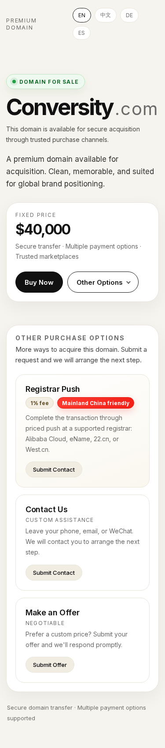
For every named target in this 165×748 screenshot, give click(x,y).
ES (81, 33)
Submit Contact (54, 469)
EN (81, 15)
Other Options (100, 282)
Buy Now (39, 282)
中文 (105, 14)
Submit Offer (50, 664)
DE (129, 15)
